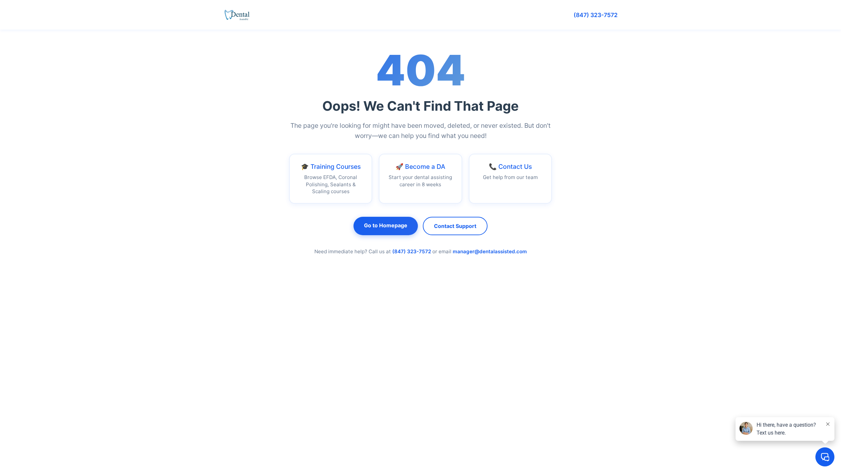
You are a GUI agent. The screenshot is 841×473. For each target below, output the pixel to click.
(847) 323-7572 (596, 14)
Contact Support (455, 226)
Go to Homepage (385, 225)
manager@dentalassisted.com (490, 251)
